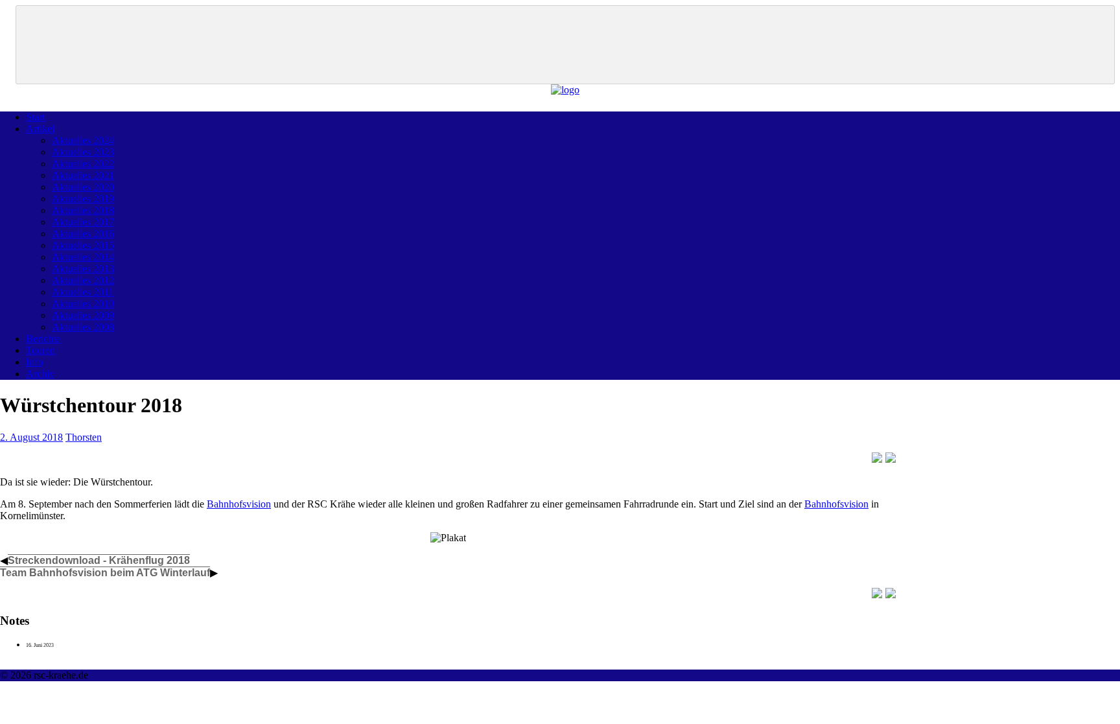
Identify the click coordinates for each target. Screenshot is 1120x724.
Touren (40, 350)
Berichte (43, 338)
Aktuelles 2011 (82, 292)
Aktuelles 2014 (83, 257)
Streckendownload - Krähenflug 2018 (99, 560)
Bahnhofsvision (239, 503)
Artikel (40, 128)
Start (35, 117)
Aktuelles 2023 (83, 152)
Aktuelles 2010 (83, 303)
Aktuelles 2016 (83, 233)
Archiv (40, 373)
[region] (565, 44)
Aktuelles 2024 (83, 140)
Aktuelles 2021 (83, 175)
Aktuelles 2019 (83, 198)
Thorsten (83, 437)
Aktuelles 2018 (83, 210)
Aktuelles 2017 (83, 222)
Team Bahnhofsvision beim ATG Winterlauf (105, 572)
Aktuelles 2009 (83, 315)
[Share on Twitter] (890, 457)
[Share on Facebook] (877, 457)
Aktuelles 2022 (83, 163)
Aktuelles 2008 (83, 327)
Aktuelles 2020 (83, 187)
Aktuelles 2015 (83, 245)
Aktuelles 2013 (83, 268)
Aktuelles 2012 (83, 280)
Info (34, 362)
